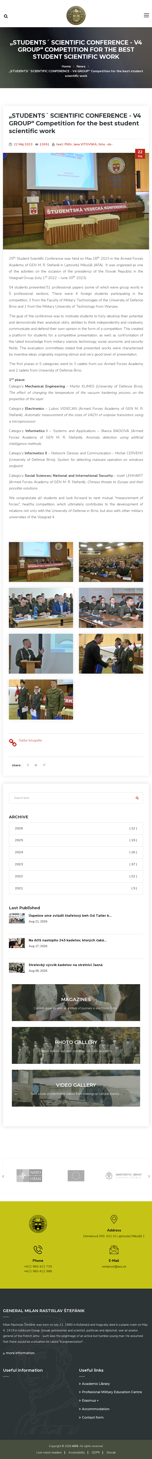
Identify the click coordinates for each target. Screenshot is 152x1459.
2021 (76, 888)
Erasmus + (90, 1400)
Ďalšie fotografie (30, 740)
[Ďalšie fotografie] (13, 743)
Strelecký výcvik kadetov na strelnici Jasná (66, 965)
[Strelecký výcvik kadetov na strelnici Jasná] (17, 968)
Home (66, 66)
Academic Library (96, 1384)
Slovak (111, 1452)
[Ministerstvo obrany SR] (76, 1175)
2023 (76, 864)
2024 (76, 852)
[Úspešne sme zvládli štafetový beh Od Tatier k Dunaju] (17, 918)
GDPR (96, 1452)
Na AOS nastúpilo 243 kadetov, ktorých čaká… (67, 940)
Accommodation (95, 1409)
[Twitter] (35, 765)
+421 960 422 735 (38, 1266)
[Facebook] (28, 765)
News (81, 66)
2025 (76, 840)
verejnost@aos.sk (114, 1266)
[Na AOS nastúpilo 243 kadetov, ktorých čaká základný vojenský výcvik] (17, 943)
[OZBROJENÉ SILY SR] (122, 1175)
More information (20, 1353)
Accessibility (76, 1452)
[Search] (6, 16)
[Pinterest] (44, 765)
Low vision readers (49, 1452)
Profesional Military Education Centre (112, 1392)
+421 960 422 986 (38, 1271)
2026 (76, 828)
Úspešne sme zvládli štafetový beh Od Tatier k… (70, 916)
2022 (76, 876)
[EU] (29, 1175)
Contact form (93, 1417)
